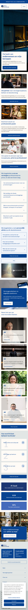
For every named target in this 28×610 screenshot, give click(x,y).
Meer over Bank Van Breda (10, 67)
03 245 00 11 (18, 556)
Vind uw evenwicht (14, 166)
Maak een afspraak (14, 255)
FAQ (14, 260)
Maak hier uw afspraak (10, 535)
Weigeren (14, 604)
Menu (24, 6)
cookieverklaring (7, 594)
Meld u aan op (15, 1)
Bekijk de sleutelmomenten (14, 135)
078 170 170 (5, 556)
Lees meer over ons (14, 101)
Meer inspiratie (14, 426)
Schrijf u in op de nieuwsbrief (14, 562)
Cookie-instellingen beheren (14, 597)
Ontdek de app (8, 303)
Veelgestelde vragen (5, 608)
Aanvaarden (14, 601)
